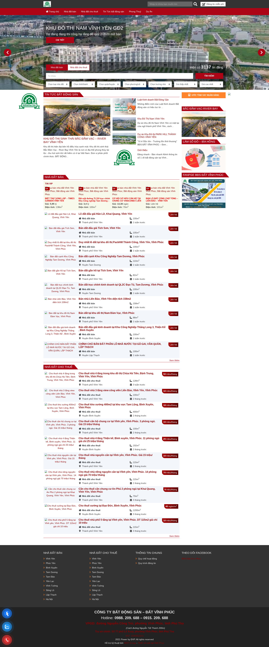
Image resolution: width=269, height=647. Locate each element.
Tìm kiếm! (209, 76)
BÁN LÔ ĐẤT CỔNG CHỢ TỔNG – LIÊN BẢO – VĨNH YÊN (162, 199)
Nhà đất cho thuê (89, 11)
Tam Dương (52, 572)
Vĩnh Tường (52, 585)
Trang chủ (53, 11)
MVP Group (130, 643)
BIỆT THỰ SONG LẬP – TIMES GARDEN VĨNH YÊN (60, 199)
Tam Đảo (50, 576)
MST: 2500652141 (134, 636)
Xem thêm (174, 360)
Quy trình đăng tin (147, 563)
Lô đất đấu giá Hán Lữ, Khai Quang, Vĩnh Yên (105, 214)
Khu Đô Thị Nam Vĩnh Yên (150, 118)
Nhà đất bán (70, 11)
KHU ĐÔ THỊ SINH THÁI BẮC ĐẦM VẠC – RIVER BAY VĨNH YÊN (74, 140)
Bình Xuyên (51, 567)
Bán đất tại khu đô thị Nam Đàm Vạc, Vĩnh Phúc (106, 313)
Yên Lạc (50, 581)
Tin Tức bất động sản (113, 11)
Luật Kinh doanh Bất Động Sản (153, 99)
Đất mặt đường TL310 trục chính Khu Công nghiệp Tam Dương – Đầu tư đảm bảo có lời (94, 200)
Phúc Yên (50, 563)
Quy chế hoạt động (147, 558)
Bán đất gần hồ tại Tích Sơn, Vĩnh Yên (101, 270)
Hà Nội (49, 599)
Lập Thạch (51, 594)
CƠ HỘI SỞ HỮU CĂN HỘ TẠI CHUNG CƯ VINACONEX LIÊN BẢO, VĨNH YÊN (126, 200)
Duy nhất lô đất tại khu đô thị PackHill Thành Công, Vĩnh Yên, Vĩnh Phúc (121, 242)
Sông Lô (50, 590)
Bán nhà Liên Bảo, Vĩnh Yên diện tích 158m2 (105, 299)
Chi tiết (60, 40)
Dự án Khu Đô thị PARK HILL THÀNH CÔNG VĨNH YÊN (156, 135)
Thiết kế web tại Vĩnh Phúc (151, 643)
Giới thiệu (142, 150)
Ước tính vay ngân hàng (205, 95)
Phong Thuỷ (135, 11)
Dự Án (149, 11)
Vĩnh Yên (50, 558)
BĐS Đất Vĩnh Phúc (191, 558)
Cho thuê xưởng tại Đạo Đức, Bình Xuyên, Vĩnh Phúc (110, 505)
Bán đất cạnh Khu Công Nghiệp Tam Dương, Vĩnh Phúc (112, 256)
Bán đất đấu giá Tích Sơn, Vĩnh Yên (99, 228)
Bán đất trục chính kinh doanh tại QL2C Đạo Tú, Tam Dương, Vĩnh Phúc (121, 284)
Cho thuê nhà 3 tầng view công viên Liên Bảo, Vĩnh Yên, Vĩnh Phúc (118, 390)
